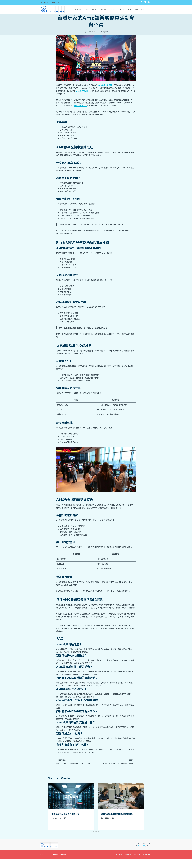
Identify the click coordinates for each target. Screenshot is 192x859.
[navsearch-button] (149, 9)
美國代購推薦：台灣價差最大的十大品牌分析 (74, 762)
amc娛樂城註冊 (82, 91)
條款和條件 (146, 855)
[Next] (140, 806)
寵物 (136, 9)
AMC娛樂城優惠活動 (106, 85)
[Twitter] (145, 2)
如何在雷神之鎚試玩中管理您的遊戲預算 (119, 762)
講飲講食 (121, 9)
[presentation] (71, 796)
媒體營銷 (78, 9)
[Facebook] (141, 2)
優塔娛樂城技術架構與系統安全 (66, 814)
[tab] (93, 831)
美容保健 (112, 9)
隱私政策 (137, 855)
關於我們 (119, 855)
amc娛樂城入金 (80, 106)
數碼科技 (86, 9)
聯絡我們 (128, 855)
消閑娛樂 (104, 32)
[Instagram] (149, 2)
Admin (56, 818)
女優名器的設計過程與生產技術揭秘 (117, 814)
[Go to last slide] (51, 806)
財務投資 (95, 9)
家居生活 (104, 9)
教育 (142, 9)
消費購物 (129, 9)
